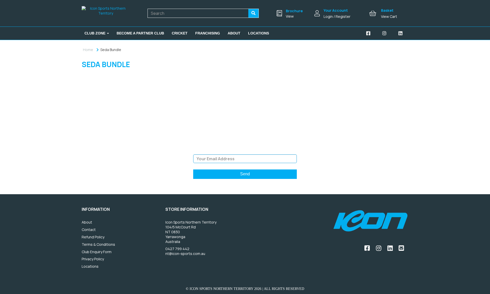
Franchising (207, 33)
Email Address (244, 150)
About (234, 33)
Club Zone (95, 33)
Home (88, 49)
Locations (258, 33)
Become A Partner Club (140, 33)
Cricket (180, 33)
